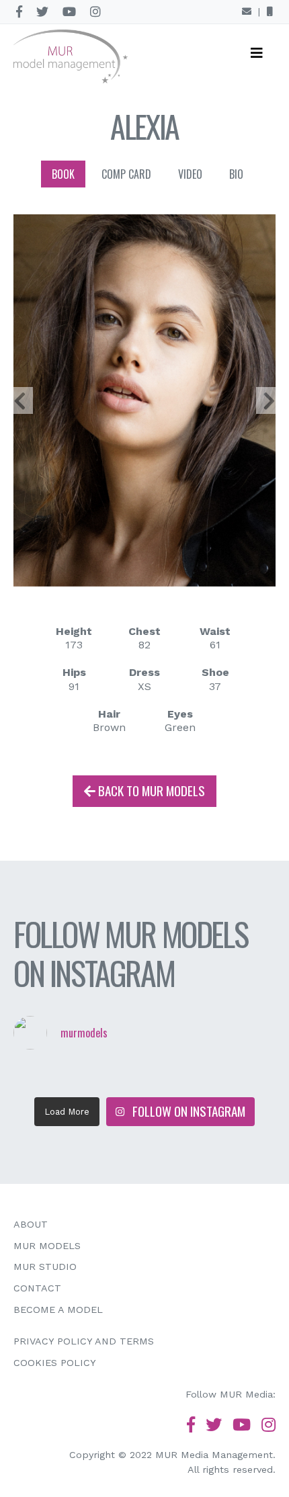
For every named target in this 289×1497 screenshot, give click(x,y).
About (30, 1224)
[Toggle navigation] (257, 56)
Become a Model (58, 1309)
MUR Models (47, 1245)
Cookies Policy (54, 1362)
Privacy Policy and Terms (83, 1341)
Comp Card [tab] (126, 174)
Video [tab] (190, 174)
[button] (20, 400)
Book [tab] (63, 174)
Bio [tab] (236, 174)
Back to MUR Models (150, 790)
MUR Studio (45, 1266)
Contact (37, 1288)
